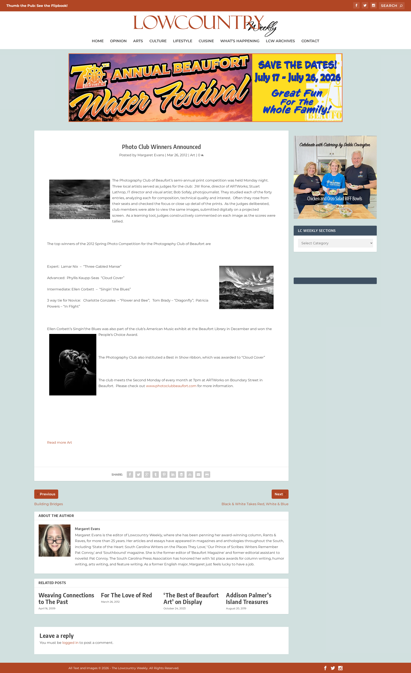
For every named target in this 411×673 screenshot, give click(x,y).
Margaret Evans (150, 155)
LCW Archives (280, 41)
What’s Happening (239, 41)
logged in (70, 643)
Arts (138, 41)
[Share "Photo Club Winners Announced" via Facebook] (130, 474)
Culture (158, 41)
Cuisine (206, 41)
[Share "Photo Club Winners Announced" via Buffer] (181, 474)
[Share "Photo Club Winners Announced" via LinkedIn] (172, 474)
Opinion (118, 41)
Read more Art (59, 442)
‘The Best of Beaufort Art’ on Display (191, 598)
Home (98, 41)
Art (192, 155)
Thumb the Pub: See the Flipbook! (37, 6)
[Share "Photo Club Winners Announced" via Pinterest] (164, 474)
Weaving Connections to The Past (66, 598)
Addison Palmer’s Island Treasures (248, 598)
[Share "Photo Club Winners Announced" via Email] (198, 474)
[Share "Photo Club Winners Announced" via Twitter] (138, 474)
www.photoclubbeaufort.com (171, 386)
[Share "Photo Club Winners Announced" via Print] (207, 474)
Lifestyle (182, 41)
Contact (310, 41)
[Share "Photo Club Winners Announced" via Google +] (147, 474)
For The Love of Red (126, 595)
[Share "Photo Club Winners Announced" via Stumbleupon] (190, 474)
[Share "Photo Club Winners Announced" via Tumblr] (155, 474)
